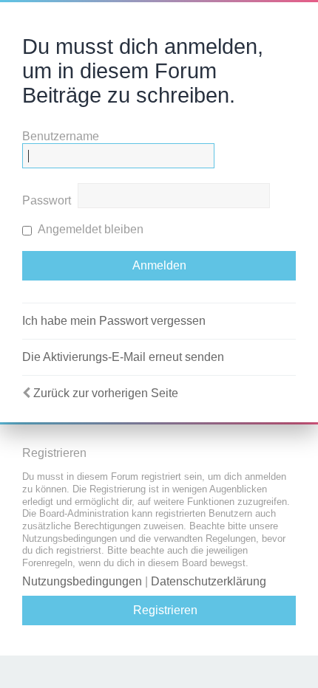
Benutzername (60, 136)
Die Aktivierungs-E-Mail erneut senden (123, 357)
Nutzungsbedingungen (82, 581)
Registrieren (165, 610)
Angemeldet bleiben (89, 229)
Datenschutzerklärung (208, 581)
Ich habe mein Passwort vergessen (114, 320)
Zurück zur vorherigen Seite (105, 393)
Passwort (46, 200)
